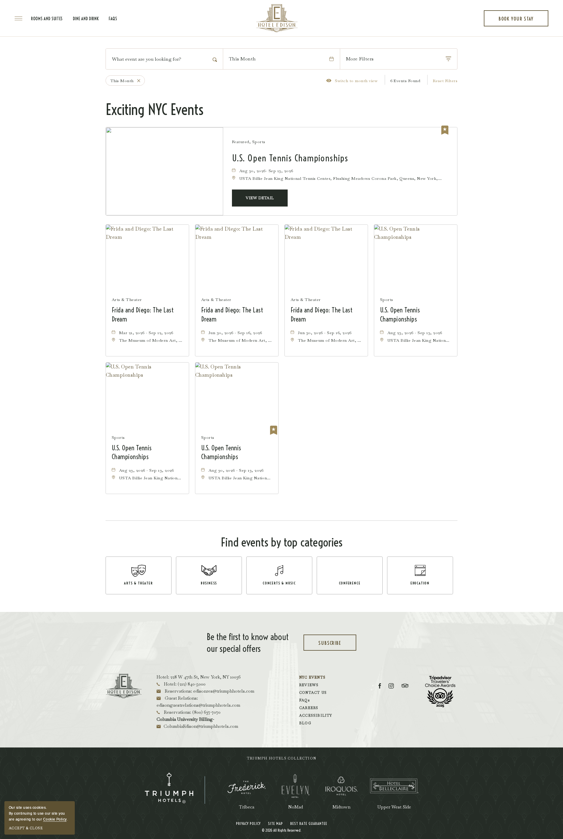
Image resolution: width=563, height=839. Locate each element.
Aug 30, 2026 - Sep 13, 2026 (236, 470)
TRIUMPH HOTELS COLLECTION (281, 758)
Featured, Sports (248, 141)
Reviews (308, 685)
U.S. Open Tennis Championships (290, 158)
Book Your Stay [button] (515, 21)
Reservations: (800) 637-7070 (192, 712)
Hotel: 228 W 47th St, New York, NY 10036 (199, 677)
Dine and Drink (86, 18)
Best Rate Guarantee (308, 823)
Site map (275, 823)
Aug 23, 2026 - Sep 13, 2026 (414, 332)
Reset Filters (445, 80)
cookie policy (55, 819)
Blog (305, 723)
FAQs (113, 18)
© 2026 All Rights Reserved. (281, 830)
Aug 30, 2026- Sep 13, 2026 (266, 170)
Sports (386, 299)
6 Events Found (405, 80)
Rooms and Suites (47, 18)
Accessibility (315, 715)
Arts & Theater (127, 299)
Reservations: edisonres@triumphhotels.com (209, 691)
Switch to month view (352, 80)
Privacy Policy (248, 823)
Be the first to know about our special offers (248, 642)
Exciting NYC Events (155, 110)
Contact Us (313, 692)
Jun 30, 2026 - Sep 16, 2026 (235, 332)
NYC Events (312, 677)
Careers (308, 708)
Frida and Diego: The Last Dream (143, 314)
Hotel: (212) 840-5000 (184, 684)
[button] (260, 198)
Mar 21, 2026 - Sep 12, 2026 (146, 332)
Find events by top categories (281, 542)
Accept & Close (26, 828)
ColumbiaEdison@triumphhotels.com (201, 726)
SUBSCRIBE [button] (336, 645)
